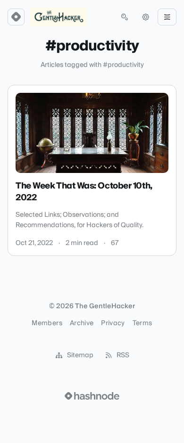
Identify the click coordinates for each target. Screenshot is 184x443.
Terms (142, 323)
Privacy (113, 323)
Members (47, 323)
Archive (81, 323)
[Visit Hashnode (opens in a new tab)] (92, 395)
